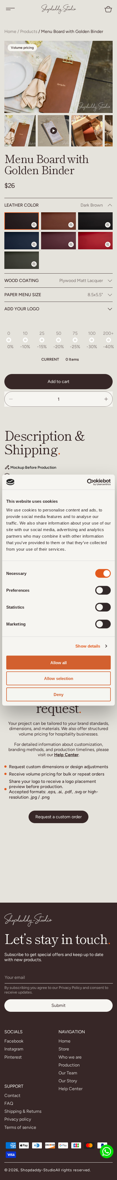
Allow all (58, 662)
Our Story (68, 1080)
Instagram (13, 1049)
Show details (87, 646)
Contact (12, 1095)
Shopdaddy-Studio (38, 1170)
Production (69, 1065)
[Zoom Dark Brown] (37, 229)
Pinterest (13, 1057)
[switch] (103, 590)
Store (64, 1049)
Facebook (13, 1041)
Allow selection (58, 678)
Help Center (66, 754)
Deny (58, 694)
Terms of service (20, 1127)
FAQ (8, 1103)
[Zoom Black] (111, 229)
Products (28, 31)
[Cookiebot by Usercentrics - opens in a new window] (87, 482)
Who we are (70, 1057)
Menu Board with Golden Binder (72, 31)
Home (10, 31)
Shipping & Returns (22, 1111)
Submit (58, 1005)
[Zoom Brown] (74, 229)
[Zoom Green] (37, 268)
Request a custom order (58, 816)
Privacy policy (17, 1119)
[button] (10, 9)
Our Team (68, 1072)
